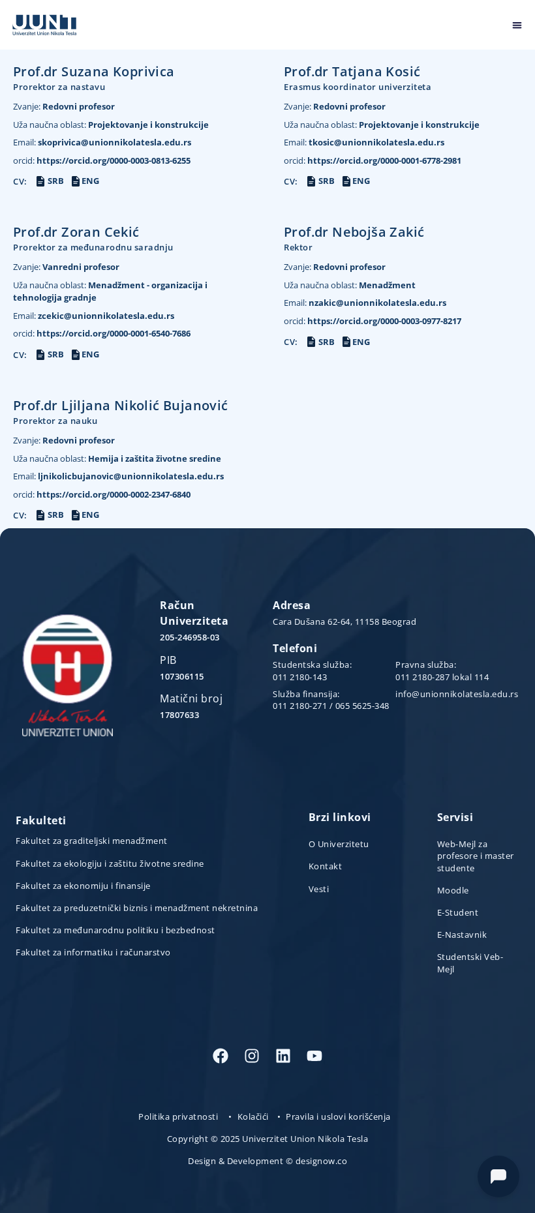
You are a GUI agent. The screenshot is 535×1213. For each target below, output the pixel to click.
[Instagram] (252, 1056)
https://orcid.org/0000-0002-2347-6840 (102, 494)
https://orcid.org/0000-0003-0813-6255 (102, 160)
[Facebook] (220, 1056)
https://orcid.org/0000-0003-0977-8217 (372, 321)
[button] (517, 25)
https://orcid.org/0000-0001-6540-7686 (102, 333)
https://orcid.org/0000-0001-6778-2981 (372, 160)
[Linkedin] (283, 1056)
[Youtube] (314, 1056)
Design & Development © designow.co (267, 1161)
